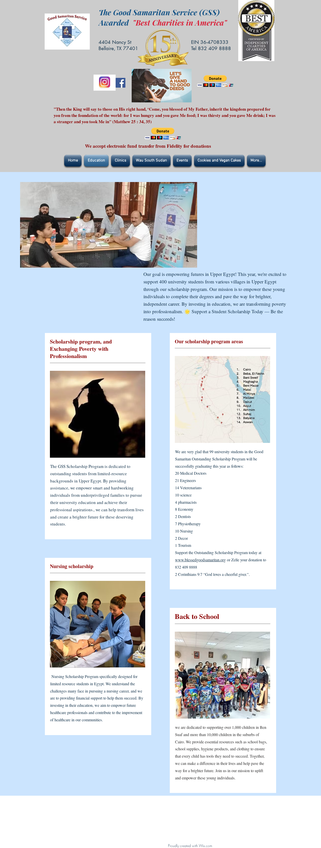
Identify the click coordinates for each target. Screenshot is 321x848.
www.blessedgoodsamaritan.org (200, 559)
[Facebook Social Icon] (120, 83)
